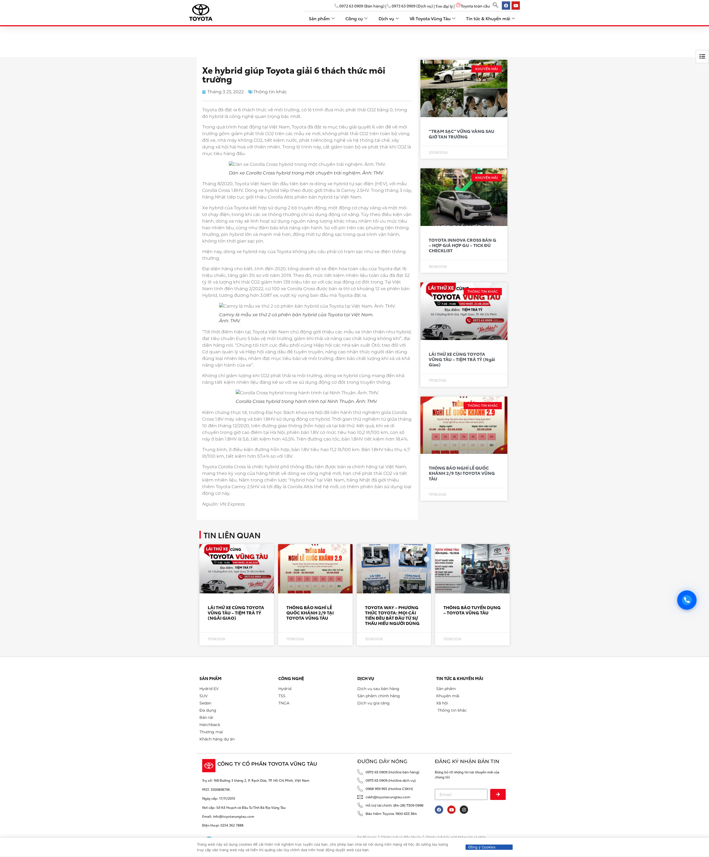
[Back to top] (696, 830)
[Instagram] (464, 809)
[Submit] (498, 794)
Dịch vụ (386, 18)
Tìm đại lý (444, 6)
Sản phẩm (319, 18)
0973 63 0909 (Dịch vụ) (412, 6)
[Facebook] (439, 809)
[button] (495, 5)
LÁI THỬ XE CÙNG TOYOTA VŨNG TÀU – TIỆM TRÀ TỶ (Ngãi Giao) (462, 359)
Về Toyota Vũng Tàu (430, 18)
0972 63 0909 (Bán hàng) (361, 6)
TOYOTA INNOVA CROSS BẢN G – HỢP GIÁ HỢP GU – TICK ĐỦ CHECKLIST (462, 244)
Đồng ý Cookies (481, 847)
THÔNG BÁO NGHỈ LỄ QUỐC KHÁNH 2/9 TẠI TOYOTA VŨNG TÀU (462, 472)
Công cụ (354, 18)
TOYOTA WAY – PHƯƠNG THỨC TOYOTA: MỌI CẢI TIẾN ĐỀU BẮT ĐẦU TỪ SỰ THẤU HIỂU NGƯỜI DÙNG (392, 615)
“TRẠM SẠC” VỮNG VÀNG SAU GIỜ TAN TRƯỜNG (461, 133)
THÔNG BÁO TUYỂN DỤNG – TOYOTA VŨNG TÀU (472, 610)
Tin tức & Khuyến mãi (488, 18)
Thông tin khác (270, 91)
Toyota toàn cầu (475, 6)
